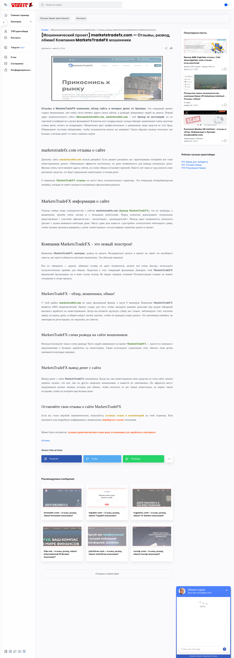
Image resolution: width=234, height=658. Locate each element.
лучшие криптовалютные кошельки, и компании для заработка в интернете (112, 432)
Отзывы (46, 440)
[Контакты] (81, 18)
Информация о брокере (193, 138)
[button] (42, 4)
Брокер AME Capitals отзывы (213, 66)
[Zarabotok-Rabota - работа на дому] (22, 4)
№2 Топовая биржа (191, 164)
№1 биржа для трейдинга (194, 161)
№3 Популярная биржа (193, 167)
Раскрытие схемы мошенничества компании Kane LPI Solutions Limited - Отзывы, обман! (205, 96)
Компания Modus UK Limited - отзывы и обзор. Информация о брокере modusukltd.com (205, 132)
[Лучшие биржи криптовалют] (54, 18)
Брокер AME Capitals (192, 66)
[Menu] (5, 4)
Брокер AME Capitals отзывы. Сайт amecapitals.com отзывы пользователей (202, 60)
